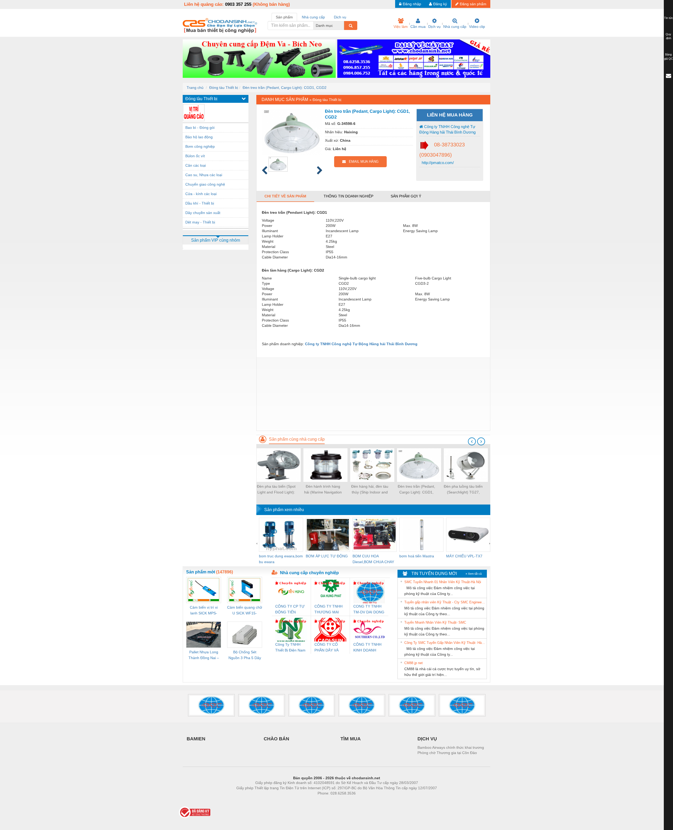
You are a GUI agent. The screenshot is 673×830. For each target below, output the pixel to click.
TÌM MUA (350, 738)
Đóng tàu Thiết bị (223, 87)
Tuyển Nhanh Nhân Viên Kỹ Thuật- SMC (435, 622)
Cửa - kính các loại (201, 194)
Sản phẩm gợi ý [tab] (406, 196)
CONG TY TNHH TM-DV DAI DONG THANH (368, 609)
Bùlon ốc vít (195, 156)
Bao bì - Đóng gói (200, 127)
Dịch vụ (434, 26)
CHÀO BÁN (276, 738)
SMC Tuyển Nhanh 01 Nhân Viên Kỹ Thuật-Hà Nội (442, 582)
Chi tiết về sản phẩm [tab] (285, 196)
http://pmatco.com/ (437, 162)
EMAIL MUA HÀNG (362, 162)
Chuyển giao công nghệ (205, 184)
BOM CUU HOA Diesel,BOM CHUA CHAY (373, 559)
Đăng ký (440, 4)
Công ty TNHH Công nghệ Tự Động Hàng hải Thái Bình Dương (447, 129)
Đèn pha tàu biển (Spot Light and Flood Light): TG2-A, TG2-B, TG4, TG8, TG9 (276, 489)
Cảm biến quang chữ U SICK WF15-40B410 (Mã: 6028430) (244, 610)
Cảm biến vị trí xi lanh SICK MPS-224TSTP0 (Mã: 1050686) (204, 610)
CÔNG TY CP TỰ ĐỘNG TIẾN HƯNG (290, 609)
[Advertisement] (373, 394)
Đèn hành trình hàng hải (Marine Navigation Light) (323, 489)
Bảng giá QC (668, 56)
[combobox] (342, 25)
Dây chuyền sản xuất (202, 213)
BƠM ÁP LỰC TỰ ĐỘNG (327, 556)
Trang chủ (195, 87)
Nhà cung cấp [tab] (313, 17)
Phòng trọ (302, 801)
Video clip (477, 26)
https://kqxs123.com (362, 801)
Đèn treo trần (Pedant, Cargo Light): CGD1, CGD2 (285, 87)
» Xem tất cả (474, 573)
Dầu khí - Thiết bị (199, 203)
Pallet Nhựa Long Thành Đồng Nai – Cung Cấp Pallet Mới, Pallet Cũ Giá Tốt (203, 655)
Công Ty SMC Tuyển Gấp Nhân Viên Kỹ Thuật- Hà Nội (444, 643)
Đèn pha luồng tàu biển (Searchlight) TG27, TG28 (463, 489)
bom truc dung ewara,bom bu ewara (281, 559)
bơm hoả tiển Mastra (416, 556)
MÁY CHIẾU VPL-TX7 (464, 556)
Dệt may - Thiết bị (200, 222)
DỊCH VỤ (427, 738)
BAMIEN (196, 738)
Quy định (668, 36)
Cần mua (418, 26)
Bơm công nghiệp (200, 146)
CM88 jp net (413, 663)
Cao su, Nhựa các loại (203, 175)
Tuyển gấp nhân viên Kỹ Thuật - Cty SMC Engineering (444, 602)
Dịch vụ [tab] (340, 17)
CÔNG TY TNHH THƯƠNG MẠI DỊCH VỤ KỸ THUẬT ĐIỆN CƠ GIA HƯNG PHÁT (329, 609)
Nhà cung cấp (454, 26)
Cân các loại (195, 165)
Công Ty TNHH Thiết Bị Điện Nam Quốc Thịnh (290, 647)
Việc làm (401, 26)
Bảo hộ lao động (199, 137)
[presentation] (472, 441)
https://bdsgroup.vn (330, 801)
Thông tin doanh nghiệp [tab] (348, 196)
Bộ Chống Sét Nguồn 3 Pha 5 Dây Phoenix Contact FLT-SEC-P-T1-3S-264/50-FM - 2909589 (244, 655)
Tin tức (668, 17)
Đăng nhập (412, 4)
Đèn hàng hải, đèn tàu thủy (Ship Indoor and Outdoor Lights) (369, 489)
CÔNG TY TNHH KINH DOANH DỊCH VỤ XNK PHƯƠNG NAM (367, 647)
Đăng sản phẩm (473, 4)
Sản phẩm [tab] (284, 17)
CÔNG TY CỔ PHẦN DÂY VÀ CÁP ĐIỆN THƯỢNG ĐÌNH (327, 647)
